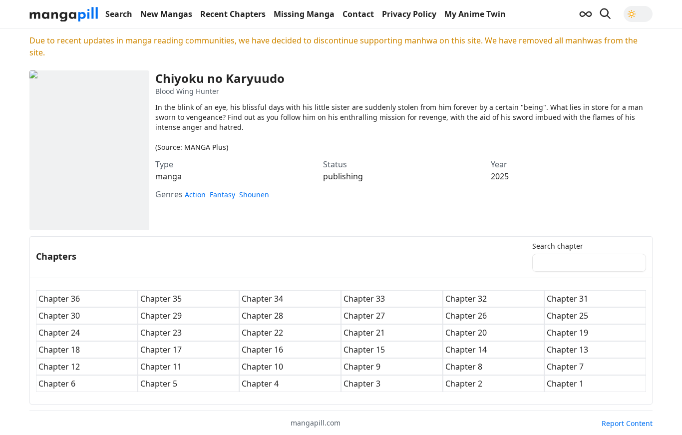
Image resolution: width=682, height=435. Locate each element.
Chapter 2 (463, 383)
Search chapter (557, 246)
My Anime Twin (475, 13)
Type (164, 164)
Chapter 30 (59, 315)
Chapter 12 (59, 366)
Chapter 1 (565, 383)
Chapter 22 (262, 332)
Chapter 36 (59, 298)
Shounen (254, 194)
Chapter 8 (463, 366)
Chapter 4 (260, 383)
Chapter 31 (567, 298)
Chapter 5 (158, 383)
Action (195, 194)
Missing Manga (304, 13)
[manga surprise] (586, 14)
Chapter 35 (161, 298)
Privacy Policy (409, 13)
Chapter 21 (364, 332)
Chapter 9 (361, 366)
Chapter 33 (364, 298)
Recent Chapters (233, 13)
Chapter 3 (361, 383)
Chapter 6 (56, 383)
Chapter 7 (565, 366)
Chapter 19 (567, 332)
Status (335, 164)
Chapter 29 (161, 315)
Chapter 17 (161, 349)
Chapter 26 (466, 315)
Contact (358, 13)
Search (118, 13)
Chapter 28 (262, 315)
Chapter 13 (567, 349)
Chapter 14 (466, 349)
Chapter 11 (161, 366)
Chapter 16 (262, 349)
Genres (169, 194)
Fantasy (222, 194)
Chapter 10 (262, 366)
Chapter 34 (262, 298)
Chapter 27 (364, 315)
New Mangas (166, 13)
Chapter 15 (364, 349)
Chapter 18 (59, 349)
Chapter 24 (59, 332)
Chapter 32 (466, 298)
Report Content (627, 423)
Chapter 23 (161, 332)
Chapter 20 (466, 332)
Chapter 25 (567, 315)
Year (499, 164)
